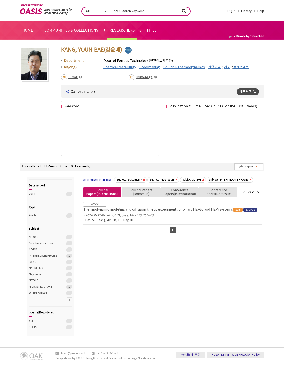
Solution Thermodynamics (184, 67)
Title (151, 30)
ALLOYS (44, 237)
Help (260, 11)
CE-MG (44, 249)
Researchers (122, 30)
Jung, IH (127, 220)
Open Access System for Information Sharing (46, 9)
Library (246, 11)
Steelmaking (149, 67)
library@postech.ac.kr (73, 353)
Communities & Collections (71, 30)
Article (44, 215)
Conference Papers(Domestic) (218, 192)
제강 (227, 67)
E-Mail (73, 77)
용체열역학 (241, 67)
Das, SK (90, 220)
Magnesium (44, 274)
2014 (44, 194)
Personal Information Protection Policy (236, 354)
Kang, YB (104, 220)
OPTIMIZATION (44, 293)
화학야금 (214, 67)
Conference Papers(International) (179, 192)
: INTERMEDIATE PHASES (228, 179)
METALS (44, 280)
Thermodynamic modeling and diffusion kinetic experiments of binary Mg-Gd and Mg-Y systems (169, 209)
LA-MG (44, 262)
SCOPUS (44, 327)
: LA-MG (191, 179)
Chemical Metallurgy (119, 67)
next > (69, 299)
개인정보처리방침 (190, 354)
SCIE (44, 321)
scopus (128, 50)
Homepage (144, 77)
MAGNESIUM (44, 268)
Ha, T (116, 220)
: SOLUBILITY (129, 179)
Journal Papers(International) (102, 192)
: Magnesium (162, 179)
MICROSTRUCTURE (44, 286)
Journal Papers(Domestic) (141, 192)
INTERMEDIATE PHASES (44, 255)
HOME (27, 30)
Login (231, 11)
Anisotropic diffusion (44, 243)
